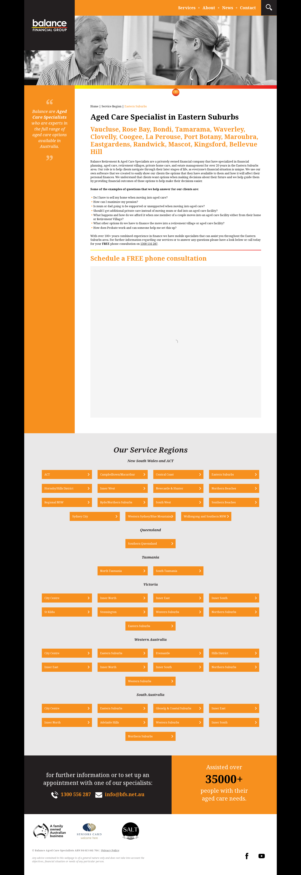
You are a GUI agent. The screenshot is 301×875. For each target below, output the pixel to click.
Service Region (111, 106)
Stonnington (108, 612)
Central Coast (165, 474)
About (208, 7)
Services (186, 7)
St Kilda (49, 612)
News (227, 7)
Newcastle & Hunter (169, 488)
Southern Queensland (142, 543)
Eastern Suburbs (223, 474)
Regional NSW (54, 502)
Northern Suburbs (224, 612)
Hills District (220, 653)
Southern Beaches (224, 502)
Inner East (163, 598)
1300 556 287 (148, 244)
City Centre (51, 598)
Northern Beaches (224, 488)
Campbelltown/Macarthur (117, 474)
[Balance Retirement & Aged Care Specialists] (49, 25)
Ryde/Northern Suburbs (116, 502)
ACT (47, 474)
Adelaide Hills (109, 722)
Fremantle (163, 653)
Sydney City (80, 516)
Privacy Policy (110, 850)
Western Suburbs (167, 612)
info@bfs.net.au (124, 794)
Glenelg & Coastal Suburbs (173, 708)
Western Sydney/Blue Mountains (150, 516)
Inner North (108, 598)
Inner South (219, 598)
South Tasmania (166, 571)
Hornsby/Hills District (58, 488)
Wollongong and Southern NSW (205, 516)
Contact (248, 7)
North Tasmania (111, 571)
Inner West (107, 488)
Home (94, 106)
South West (163, 502)
